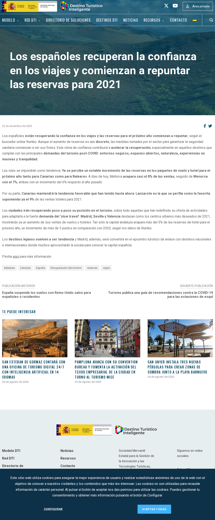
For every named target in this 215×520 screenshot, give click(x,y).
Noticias (130, 20)
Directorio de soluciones (68, 20)
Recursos (152, 20)
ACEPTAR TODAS (154, 509)
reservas (92, 267)
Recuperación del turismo (66, 267)
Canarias (25, 267)
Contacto (178, 20)
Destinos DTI (107, 20)
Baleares (9, 267)
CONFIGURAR (53, 509)
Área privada (201, 6)
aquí (16, 257)
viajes (106, 267)
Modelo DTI (11, 451)
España (40, 267)
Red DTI (31, 20)
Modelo (8, 20)
